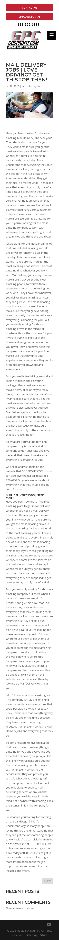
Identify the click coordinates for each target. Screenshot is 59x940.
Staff (43, 935)
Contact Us (29, 7)
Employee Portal (29, 16)
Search (47, 880)
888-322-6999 (28, 24)
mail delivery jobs (31, 86)
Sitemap (32, 935)
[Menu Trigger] (51, 35)
